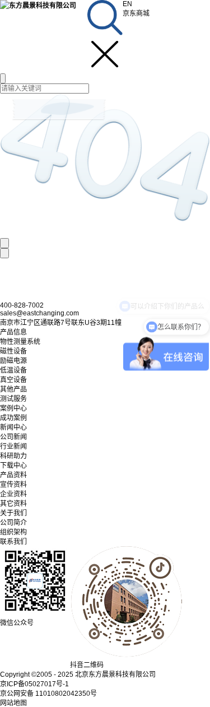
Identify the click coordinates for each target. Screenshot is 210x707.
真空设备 (13, 380)
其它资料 (13, 504)
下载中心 (13, 465)
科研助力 (13, 456)
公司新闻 (13, 437)
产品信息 (13, 332)
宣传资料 (13, 485)
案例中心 (13, 408)
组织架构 (13, 532)
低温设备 (13, 370)
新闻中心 (13, 427)
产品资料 (13, 475)
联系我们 (13, 542)
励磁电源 (13, 361)
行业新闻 (13, 446)
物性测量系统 (20, 342)
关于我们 (13, 513)
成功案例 (13, 418)
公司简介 (13, 523)
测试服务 (13, 399)
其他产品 (13, 389)
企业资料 (13, 494)
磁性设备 (13, 351)
